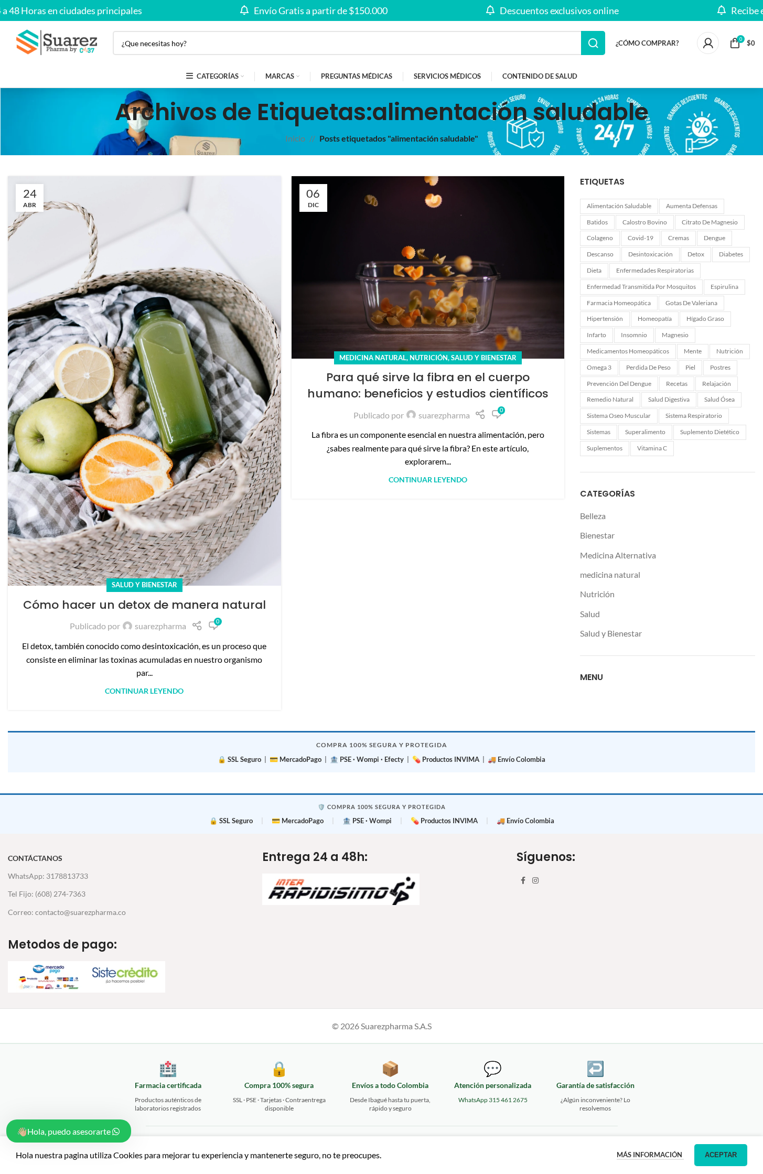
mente (693, 351)
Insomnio (634, 335)
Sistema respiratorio (693, 415)
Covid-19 (640, 238)
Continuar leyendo (144, 690)
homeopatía (655, 318)
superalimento (645, 432)
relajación (716, 383)
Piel (690, 367)
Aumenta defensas (691, 206)
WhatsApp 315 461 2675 (493, 1100)
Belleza (593, 516)
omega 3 (599, 367)
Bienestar (597, 535)
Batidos (597, 222)
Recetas (676, 383)
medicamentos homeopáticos (628, 351)
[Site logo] (55, 42)
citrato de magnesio (710, 222)
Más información (650, 1154)
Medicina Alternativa (618, 555)
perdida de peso (648, 367)
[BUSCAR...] (593, 43)
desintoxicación (650, 254)
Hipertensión (605, 318)
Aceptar (721, 1155)
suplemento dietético (709, 432)
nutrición (729, 351)
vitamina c (652, 448)
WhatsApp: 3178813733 (48, 875)
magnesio (675, 335)
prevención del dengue (619, 383)
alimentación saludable (619, 206)
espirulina (724, 286)
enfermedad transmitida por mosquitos (641, 286)
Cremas (678, 238)
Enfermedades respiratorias (655, 270)
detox (695, 254)
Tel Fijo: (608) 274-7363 (46, 893)
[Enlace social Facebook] (523, 881)
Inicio (295, 138)
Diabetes (731, 254)
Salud (590, 614)
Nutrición (429, 357)
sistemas (598, 432)
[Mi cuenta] (708, 43)
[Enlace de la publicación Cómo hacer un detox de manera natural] (144, 381)
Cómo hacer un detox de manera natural (144, 605)
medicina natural (372, 357)
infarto (596, 335)
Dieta (594, 270)
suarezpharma (160, 626)
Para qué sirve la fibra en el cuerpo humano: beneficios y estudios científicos (428, 385)
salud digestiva (669, 399)
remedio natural (610, 399)
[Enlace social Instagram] (535, 881)
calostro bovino (644, 222)
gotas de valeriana (691, 303)
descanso (600, 254)
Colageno (600, 238)
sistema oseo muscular (619, 415)
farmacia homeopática (619, 303)
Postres (720, 367)
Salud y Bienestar (144, 584)
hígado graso (705, 318)
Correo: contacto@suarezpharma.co (67, 912)
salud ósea (719, 399)
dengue (714, 238)
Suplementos (604, 448)
